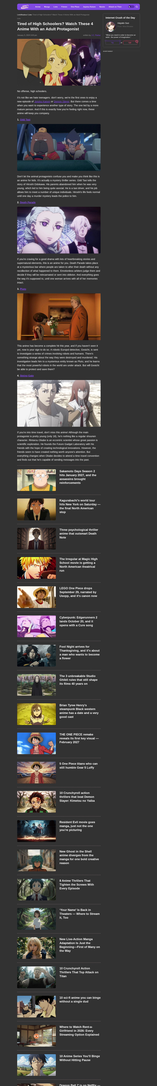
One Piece (75, 7)
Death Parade (28, 202)
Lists (55, 7)
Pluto (23, 289)
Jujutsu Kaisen (89, 7)
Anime (37, 7)
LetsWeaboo (22, 15)
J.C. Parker (96, 35)
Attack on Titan (115, 7)
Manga (47, 7)
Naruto (102, 7)
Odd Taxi (25, 119)
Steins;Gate (27, 375)
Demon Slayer (61, 101)
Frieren (64, 7)
